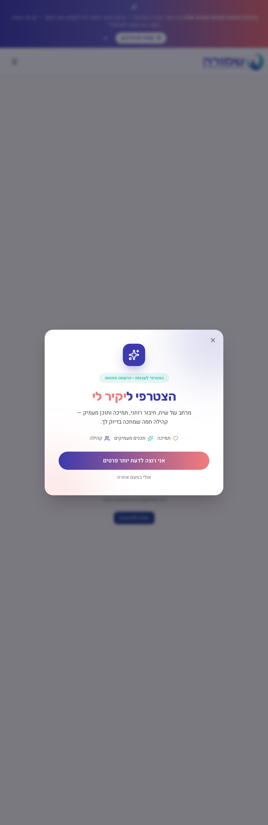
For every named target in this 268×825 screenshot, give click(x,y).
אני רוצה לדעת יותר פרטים (134, 461)
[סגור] (213, 340)
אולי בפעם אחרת (134, 477)
